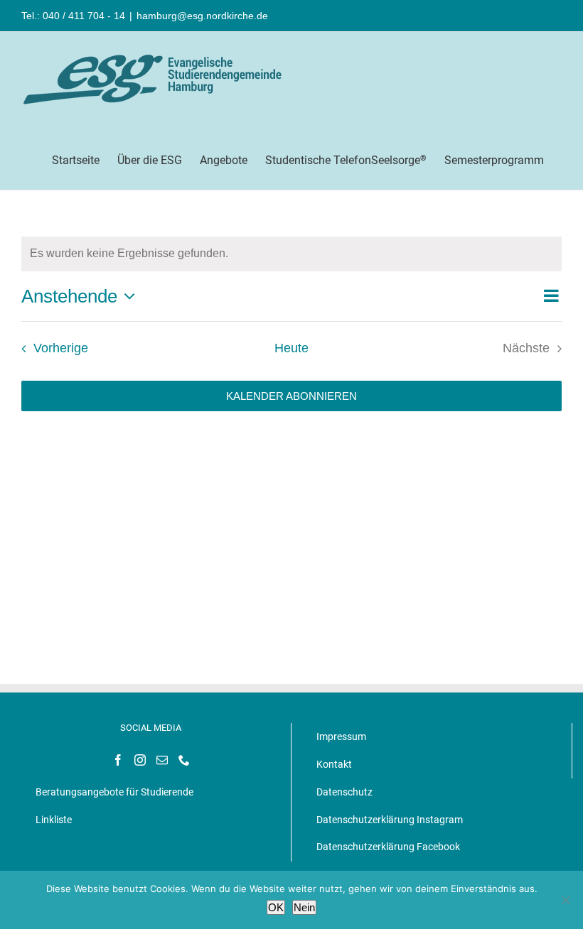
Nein (304, 907)
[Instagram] (140, 760)
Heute (291, 348)
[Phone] (184, 760)
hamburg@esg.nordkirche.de (202, 15)
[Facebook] (118, 760)
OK (276, 907)
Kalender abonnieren (291, 396)
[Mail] (162, 760)
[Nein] (565, 900)
